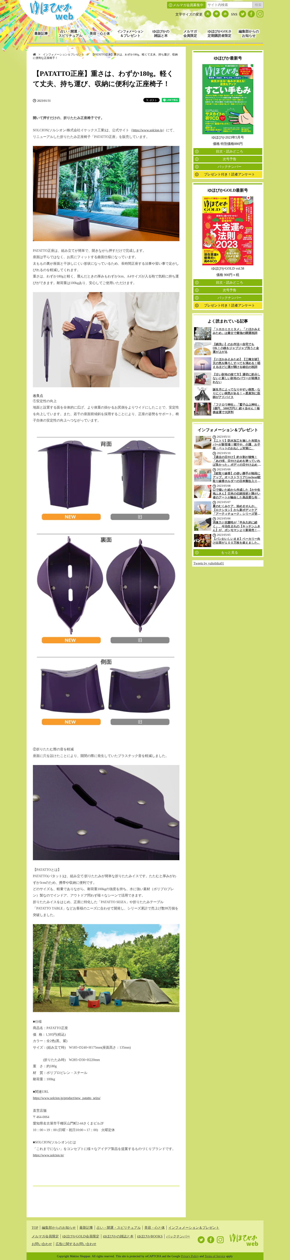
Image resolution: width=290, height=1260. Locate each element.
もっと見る (229, 552)
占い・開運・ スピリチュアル (70, 33)
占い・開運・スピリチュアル (119, 1227)
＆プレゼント (130, 33)
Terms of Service (215, 1256)
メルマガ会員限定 (45, 1236)
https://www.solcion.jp (147, 130)
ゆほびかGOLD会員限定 (80, 1236)
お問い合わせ (42, 1244)
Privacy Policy (190, 1256)
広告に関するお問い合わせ (76, 1244)
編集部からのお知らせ (59, 1227)
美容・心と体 (100, 33)
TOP (35, 1227)
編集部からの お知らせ (249, 33)
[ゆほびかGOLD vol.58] (227, 264)
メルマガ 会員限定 (190, 33)
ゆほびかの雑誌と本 (118, 1236)
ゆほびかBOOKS (150, 1236)
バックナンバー (229, 166)
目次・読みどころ (229, 151)
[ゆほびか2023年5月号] (227, 133)
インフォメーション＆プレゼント (63, 54)
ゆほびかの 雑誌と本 (160, 33)
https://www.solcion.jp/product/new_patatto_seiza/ (66, 1098)
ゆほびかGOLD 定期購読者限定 (219, 33)
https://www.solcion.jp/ (48, 1155)
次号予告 (229, 159)
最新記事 (41, 33)
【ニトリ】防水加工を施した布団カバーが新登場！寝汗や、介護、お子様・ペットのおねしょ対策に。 (236, 444)
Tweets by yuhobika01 (208, 563)
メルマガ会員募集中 (188, 5)
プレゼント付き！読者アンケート (229, 174)
